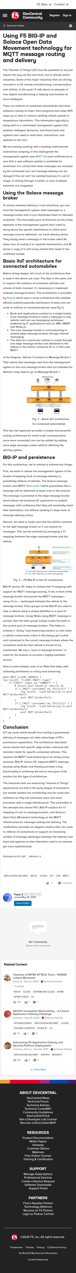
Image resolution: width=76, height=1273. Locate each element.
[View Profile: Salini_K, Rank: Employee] (7, 977)
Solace (11, 298)
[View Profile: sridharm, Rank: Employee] (7, 1014)
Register (55, 15)
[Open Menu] (70, 25)
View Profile (22, 903)
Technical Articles (15, 25)
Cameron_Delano (22, 1049)
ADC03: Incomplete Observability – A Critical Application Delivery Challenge (41, 1012)
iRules (14, 601)
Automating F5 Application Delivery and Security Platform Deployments (38, 1044)
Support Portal (38, 1188)
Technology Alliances (38, 1207)
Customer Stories (38, 1148)
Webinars (38, 1152)
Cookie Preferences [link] (38, 1259)
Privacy (40, 1247)
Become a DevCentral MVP (38, 1123)
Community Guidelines (38, 1112)
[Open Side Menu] (5, 15)
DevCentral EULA (38, 1116)
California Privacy (56, 1247)
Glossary (38, 1145)
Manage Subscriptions (38, 1174)
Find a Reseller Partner (38, 1203)
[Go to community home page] (27, 15)
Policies (30, 1247)
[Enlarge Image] (49, 395)
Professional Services (38, 1177)
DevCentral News (38, 1098)
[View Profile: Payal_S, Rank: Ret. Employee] (7, 897)
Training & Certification (38, 1159)
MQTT (39, 156)
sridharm (18, 1018)
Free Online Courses (38, 1156)
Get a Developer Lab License (38, 1119)
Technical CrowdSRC (38, 1109)
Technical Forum (38, 1101)
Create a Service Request (38, 1181)
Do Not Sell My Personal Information (38, 1253)
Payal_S (18, 894)
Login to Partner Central (38, 1214)
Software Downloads (38, 1185)
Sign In (67, 15)
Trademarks (16, 1247)
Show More (40, 1069)
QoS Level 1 (33, 485)
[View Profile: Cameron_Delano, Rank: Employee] (7, 1045)
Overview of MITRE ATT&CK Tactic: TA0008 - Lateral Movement (40, 976)
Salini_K (17, 981)
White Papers (38, 1141)
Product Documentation (38, 1138)
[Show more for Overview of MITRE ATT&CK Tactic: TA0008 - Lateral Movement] (32, 997)
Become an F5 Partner (38, 1210)
